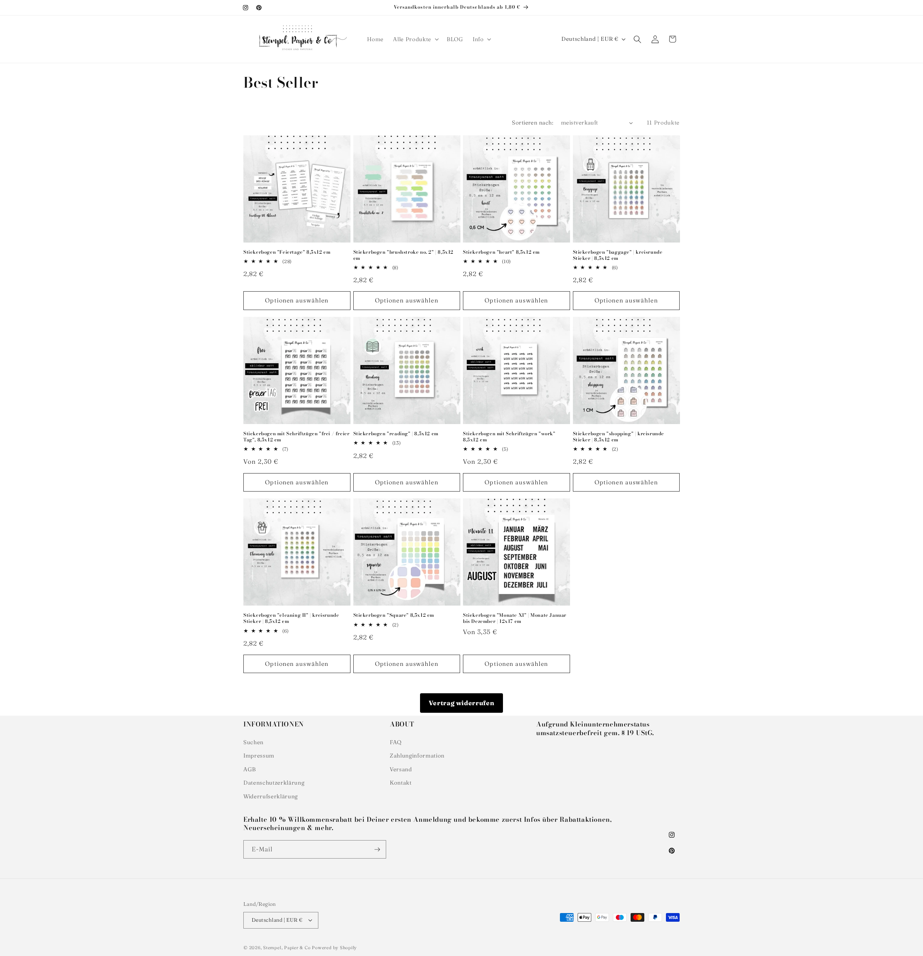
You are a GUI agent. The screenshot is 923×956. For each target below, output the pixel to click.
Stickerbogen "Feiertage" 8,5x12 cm (286, 252)
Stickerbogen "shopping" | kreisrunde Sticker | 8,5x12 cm (618, 437)
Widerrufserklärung (270, 796)
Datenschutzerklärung (273, 782)
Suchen (253, 742)
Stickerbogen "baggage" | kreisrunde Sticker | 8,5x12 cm (618, 255)
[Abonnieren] (377, 849)
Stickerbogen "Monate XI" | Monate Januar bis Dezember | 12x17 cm (514, 618)
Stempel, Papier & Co (286, 947)
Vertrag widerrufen (462, 703)
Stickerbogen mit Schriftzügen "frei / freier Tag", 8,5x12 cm (296, 437)
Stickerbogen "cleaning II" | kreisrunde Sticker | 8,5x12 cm (291, 618)
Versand (401, 769)
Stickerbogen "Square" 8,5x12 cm (393, 615)
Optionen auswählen (296, 300)
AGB (249, 769)
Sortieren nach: (532, 122)
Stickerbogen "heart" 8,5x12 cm (501, 252)
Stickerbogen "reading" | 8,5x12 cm (395, 434)
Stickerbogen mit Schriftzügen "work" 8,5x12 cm (509, 437)
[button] (415, 39)
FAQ (396, 742)
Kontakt (401, 782)
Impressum (258, 755)
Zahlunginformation (417, 755)
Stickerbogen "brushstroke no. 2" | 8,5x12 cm (403, 255)
